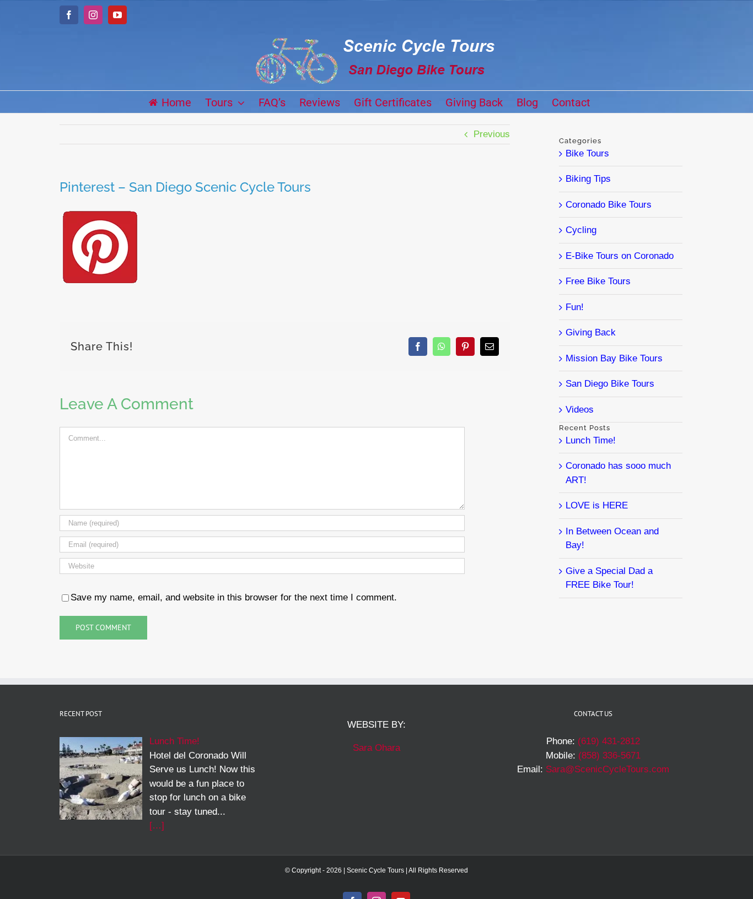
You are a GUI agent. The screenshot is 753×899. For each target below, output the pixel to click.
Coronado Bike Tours (609, 204)
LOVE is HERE (597, 505)
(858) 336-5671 (609, 755)
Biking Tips (588, 179)
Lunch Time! (591, 440)
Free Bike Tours (598, 281)
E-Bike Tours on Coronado (620, 256)
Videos (580, 409)
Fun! (575, 307)
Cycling (581, 230)
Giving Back (591, 332)
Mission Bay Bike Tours (614, 358)
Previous (492, 134)
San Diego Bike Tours (610, 383)
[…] (156, 825)
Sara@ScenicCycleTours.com (607, 769)
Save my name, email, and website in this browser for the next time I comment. (234, 597)
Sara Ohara (376, 748)
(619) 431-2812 (609, 741)
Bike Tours (587, 153)
